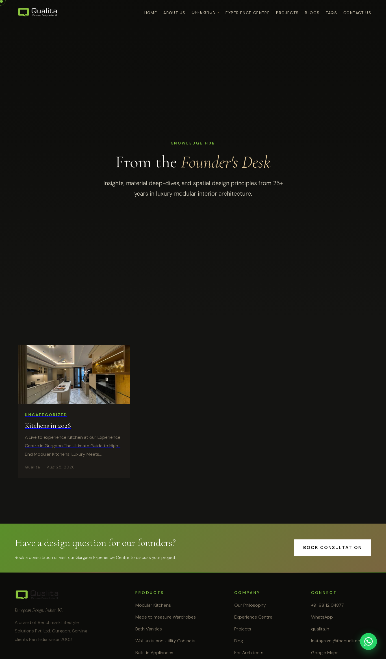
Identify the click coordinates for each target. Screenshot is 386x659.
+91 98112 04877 (327, 605)
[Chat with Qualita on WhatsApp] (368, 641)
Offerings (204, 12)
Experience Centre (253, 617)
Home (150, 12)
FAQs (331, 12)
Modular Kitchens (153, 605)
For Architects (248, 653)
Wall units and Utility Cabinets (165, 641)
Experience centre (247, 12)
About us (174, 12)
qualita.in (320, 629)
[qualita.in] (38, 12)
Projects (287, 12)
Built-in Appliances (154, 653)
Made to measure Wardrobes (165, 617)
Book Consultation (332, 547)
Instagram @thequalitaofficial (341, 641)
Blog (238, 641)
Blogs (312, 12)
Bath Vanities (148, 629)
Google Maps (325, 653)
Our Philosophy (250, 605)
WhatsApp (322, 617)
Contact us (357, 12)
